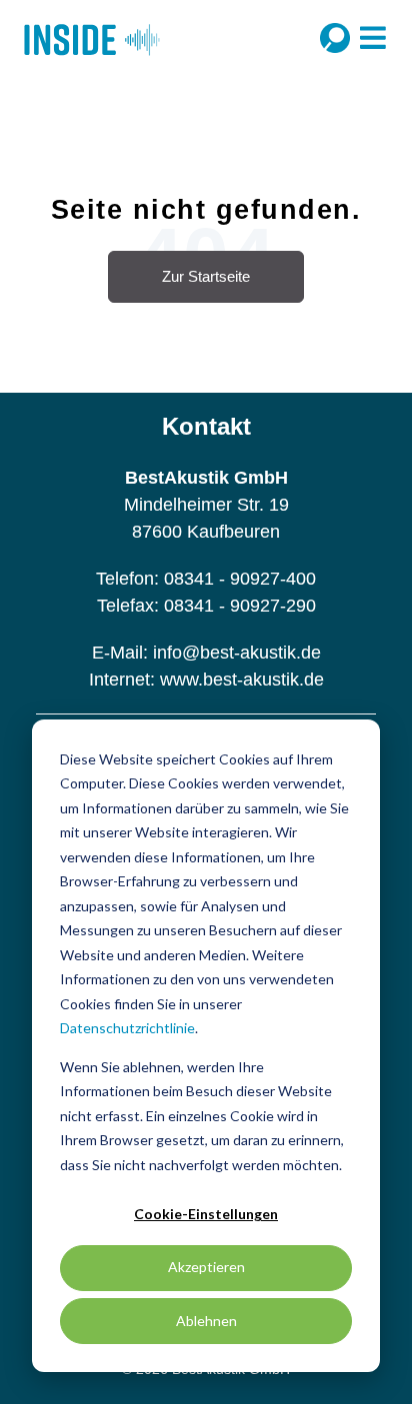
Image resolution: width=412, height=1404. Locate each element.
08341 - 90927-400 (240, 579)
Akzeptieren (206, 1266)
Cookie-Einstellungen (206, 1213)
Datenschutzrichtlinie (127, 1027)
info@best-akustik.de (237, 653)
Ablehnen (206, 1320)
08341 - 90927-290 (240, 606)
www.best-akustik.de (242, 680)
